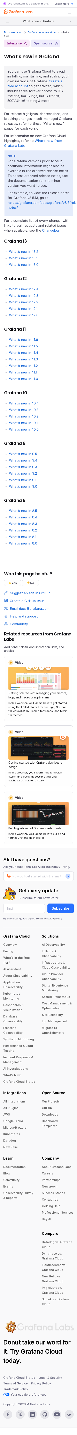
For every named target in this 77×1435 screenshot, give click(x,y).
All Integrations (14, 1101)
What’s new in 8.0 (23, 543)
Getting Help (51, 1206)
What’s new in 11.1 (23, 372)
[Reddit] (69, 1414)
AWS (6, 1114)
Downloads (50, 1114)
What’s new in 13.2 (23, 252)
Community (11, 1180)
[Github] (44, 1414)
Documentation (13, 32)
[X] (20, 1414)
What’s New (12, 1075)
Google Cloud (13, 1121)
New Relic (10, 1147)
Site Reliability (52, 1014)
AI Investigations (15, 1068)
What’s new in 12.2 (23, 302)
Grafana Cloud (41, 1351)
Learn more (62, 3)
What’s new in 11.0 (23, 379)
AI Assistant (12, 969)
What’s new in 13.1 (23, 258)
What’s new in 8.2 (23, 530)
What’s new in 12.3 (23, 296)
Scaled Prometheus (56, 997)
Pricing (8, 951)
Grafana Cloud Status (19, 1081)
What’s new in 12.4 (23, 289)
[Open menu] (70, 12)
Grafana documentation (42, 32)
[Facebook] (7, 1414)
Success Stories (53, 1193)
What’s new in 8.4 (23, 517)
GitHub (47, 1108)
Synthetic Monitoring (18, 1039)
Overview (10, 944)
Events (8, 1186)
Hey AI (46, 1219)
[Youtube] (56, 1414)
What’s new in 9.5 (23, 454)
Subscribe (60, 908)
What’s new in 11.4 (23, 353)
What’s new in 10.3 (23, 410)
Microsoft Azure (14, 1127)
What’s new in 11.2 (23, 366)
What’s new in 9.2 (23, 473)
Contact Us (50, 1199)
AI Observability (53, 944)
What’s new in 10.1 (23, 423)
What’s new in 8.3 (23, 524)
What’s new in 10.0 (24, 429)
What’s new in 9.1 (22, 480)
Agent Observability (17, 975)
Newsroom (49, 1186)
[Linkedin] (32, 1414)
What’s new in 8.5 (23, 511)
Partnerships (51, 1180)
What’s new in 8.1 (22, 537)
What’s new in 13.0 (23, 265)
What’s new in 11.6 (23, 340)
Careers (47, 1173)
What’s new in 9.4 (23, 460)
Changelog (50, 230)
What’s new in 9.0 (23, 486)
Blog (6, 1173)
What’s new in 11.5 (23, 346)
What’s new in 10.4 (24, 403)
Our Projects (51, 1101)
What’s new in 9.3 (23, 467)
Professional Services (58, 1212)
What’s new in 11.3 (23, 359)
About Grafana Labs (56, 1167)
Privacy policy (53, 918)
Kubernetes (11, 1134)
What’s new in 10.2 (23, 416)
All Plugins (10, 1108)
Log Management (54, 1021)
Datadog (9, 1140)
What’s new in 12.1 (23, 309)
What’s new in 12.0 (23, 315)
